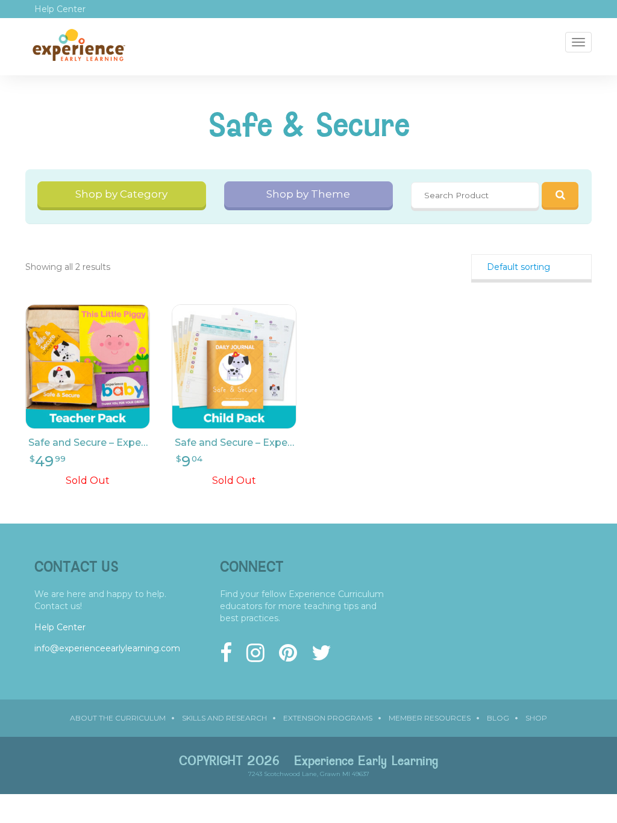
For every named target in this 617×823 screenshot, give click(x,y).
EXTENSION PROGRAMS (327, 717)
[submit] (560, 194)
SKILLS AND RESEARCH (224, 717)
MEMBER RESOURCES (430, 717)
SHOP (536, 717)
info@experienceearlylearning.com (107, 648)
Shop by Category (121, 194)
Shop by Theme (308, 194)
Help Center (60, 9)
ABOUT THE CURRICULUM (118, 717)
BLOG (498, 717)
